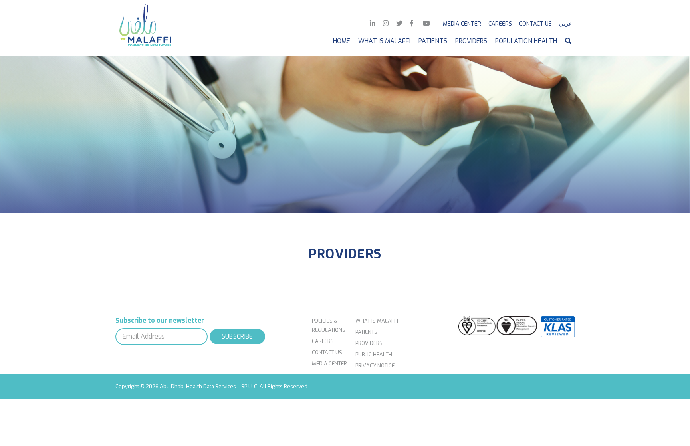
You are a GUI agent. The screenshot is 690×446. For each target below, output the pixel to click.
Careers (500, 24)
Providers (471, 41)
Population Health (526, 41)
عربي (565, 24)
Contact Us (535, 24)
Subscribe (237, 336)
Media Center (462, 24)
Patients (432, 41)
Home (341, 41)
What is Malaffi (384, 41)
